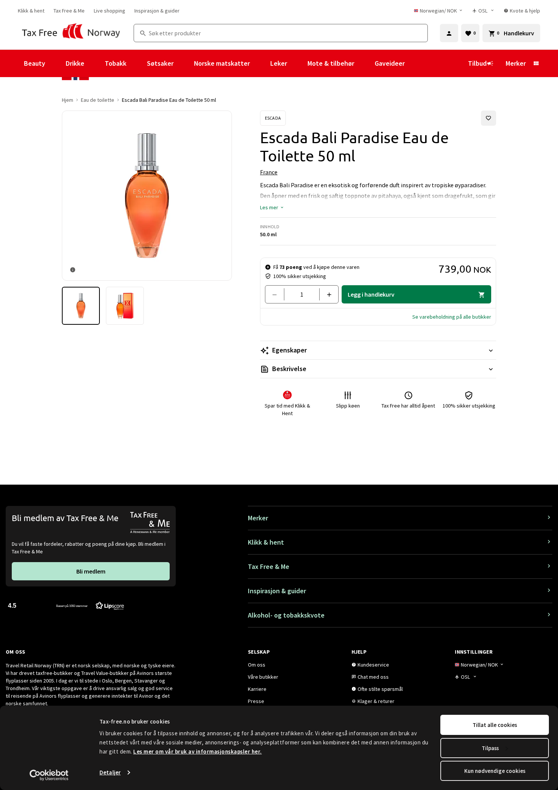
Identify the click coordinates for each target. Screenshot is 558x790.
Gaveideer (390, 63)
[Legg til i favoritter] (488, 118)
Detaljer (110, 772)
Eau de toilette (97, 99)
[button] (272, 207)
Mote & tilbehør (330, 63)
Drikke (75, 63)
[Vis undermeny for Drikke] (94, 63)
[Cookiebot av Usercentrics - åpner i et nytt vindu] (49, 775)
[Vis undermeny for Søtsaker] (184, 63)
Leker (278, 63)
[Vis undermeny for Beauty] (55, 63)
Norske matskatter (222, 63)
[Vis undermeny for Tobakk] (136, 63)
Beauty (34, 63)
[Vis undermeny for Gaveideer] (415, 63)
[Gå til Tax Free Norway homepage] (71, 33)
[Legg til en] (326, 294)
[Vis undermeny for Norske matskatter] (260, 63)
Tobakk (115, 63)
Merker (516, 63)
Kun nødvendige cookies (494, 770)
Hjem (67, 99)
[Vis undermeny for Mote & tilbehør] (364, 63)
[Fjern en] (277, 294)
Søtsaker (160, 63)
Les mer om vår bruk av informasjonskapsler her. (197, 751)
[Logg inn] (449, 33)
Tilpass (490, 748)
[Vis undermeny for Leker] (297, 63)
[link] (31, 10)
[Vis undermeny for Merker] (536, 63)
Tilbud (477, 63)
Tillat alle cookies (495, 724)
